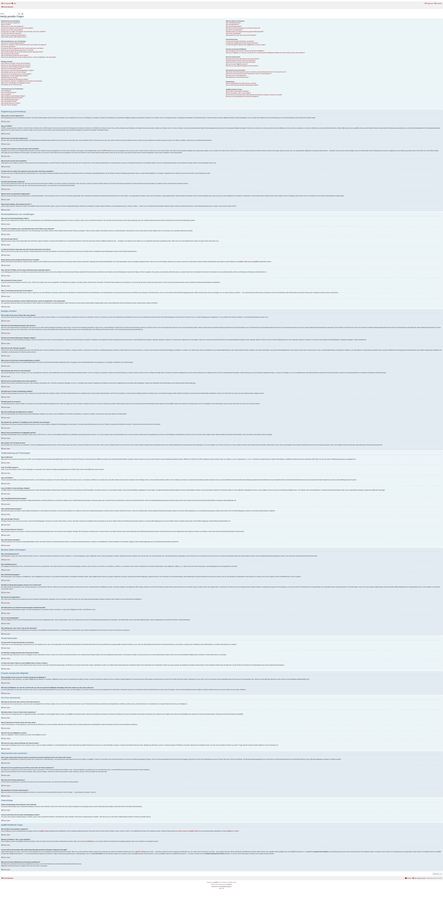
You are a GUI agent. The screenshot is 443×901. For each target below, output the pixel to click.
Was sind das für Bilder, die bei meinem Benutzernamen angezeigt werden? (22, 52)
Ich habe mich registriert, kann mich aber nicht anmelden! (17, 28)
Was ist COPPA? (6, 24)
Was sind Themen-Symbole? (9, 105)
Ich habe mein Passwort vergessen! (11, 33)
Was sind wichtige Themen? (9, 101)
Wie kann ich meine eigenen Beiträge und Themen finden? (242, 65)
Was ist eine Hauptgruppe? (233, 33)
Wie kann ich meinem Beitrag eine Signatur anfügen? (15, 67)
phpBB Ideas (91, 841)
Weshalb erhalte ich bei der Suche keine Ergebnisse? (241, 60)
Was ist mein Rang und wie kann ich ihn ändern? (14, 55)
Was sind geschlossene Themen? (10, 103)
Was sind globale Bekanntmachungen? (12, 97)
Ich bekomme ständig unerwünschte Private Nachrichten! (242, 43)
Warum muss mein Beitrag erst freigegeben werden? (16, 83)
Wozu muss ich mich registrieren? (10, 22)
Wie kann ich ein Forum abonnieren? (236, 75)
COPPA (104, 150)
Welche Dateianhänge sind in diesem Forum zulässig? (241, 83)
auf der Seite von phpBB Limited (188, 831)
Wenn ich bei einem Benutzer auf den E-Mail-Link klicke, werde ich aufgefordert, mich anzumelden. (28, 57)
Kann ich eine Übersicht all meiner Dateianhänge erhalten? (242, 85)
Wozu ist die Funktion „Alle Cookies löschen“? (14, 37)
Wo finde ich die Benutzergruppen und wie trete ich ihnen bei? (243, 28)
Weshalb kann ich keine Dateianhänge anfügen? (14, 75)
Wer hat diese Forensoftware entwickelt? (237, 91)
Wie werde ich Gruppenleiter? (234, 30)
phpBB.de (256, 261)
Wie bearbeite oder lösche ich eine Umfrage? (13, 72)
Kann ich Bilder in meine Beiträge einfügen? (13, 96)
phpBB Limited (243, 261)
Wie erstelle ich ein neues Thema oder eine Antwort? (15, 63)
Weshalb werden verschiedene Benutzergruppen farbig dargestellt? (244, 31)
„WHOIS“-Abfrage (140, 851)
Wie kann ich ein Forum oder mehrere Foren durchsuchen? (242, 58)
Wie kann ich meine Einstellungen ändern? (13, 43)
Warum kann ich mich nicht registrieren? (12, 26)
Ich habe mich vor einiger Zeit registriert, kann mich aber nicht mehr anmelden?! (23, 31)
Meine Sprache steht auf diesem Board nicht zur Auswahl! (17, 50)
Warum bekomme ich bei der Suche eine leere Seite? (240, 62)
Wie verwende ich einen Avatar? (10, 53)
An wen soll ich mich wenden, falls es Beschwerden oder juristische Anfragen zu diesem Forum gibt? (254, 94)
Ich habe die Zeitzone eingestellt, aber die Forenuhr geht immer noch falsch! (22, 48)
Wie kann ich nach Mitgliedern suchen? (237, 64)
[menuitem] (13, 3)
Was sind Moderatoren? (232, 24)
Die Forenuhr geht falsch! (8, 46)
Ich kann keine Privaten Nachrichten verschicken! (240, 41)
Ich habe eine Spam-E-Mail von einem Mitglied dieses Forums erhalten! (245, 44)
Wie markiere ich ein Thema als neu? (11, 84)
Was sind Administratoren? (233, 22)
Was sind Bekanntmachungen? (10, 99)
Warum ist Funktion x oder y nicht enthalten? (238, 93)
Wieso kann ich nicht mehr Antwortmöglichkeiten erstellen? (17, 70)
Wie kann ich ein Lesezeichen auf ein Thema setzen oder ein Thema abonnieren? (248, 73)
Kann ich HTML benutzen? (8, 92)
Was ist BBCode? (6, 90)
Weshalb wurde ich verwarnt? (9, 77)
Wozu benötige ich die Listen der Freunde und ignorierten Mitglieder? (245, 50)
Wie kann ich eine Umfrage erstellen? (11, 68)
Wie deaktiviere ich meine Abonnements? (237, 77)
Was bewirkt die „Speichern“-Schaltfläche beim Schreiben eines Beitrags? (21, 81)
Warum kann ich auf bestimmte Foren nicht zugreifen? (16, 74)
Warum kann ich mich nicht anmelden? (12, 30)
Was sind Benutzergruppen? (234, 26)
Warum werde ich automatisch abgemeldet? (13, 35)
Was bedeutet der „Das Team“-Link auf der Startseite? (241, 35)
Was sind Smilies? (6, 94)
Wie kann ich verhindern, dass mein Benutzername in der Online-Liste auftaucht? (23, 44)
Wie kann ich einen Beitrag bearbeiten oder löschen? (15, 65)
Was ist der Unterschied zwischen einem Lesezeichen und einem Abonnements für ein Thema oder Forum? (256, 72)
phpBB (215, 882)
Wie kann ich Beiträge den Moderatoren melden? (14, 79)
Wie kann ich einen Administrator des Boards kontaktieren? (242, 96)
